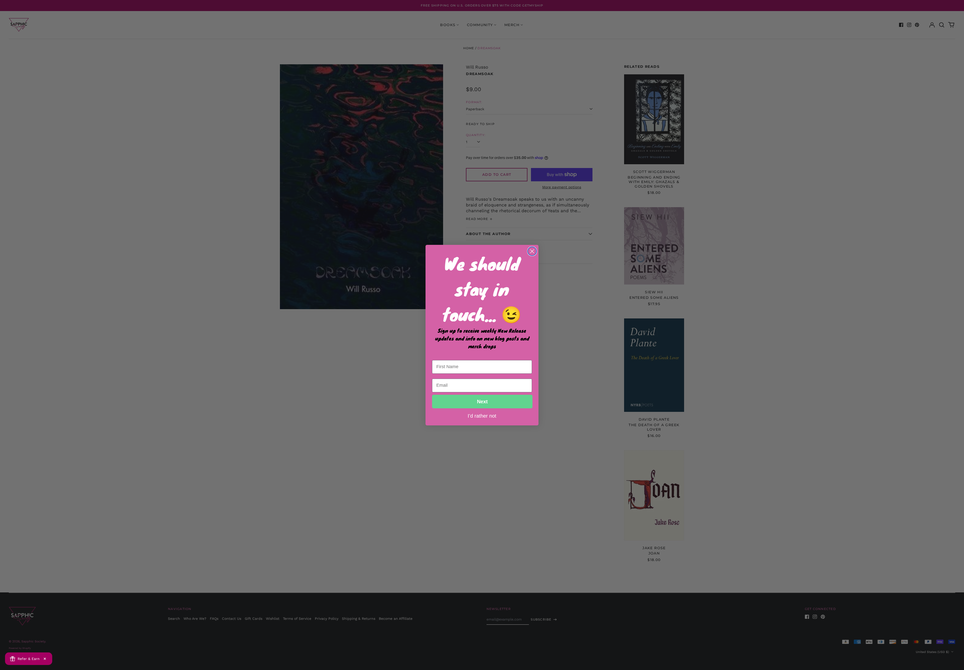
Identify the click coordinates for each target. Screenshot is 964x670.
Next (482, 401)
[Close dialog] (532, 251)
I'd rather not (482, 415)
